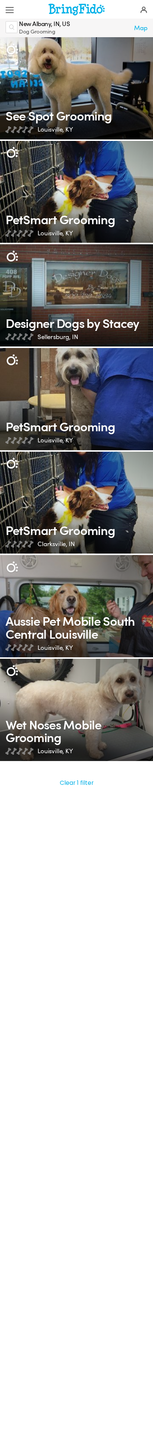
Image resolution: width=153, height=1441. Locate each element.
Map (140, 28)
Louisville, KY (55, 129)
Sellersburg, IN (58, 337)
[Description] (12, 49)
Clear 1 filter (77, 783)
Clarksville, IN (56, 544)
